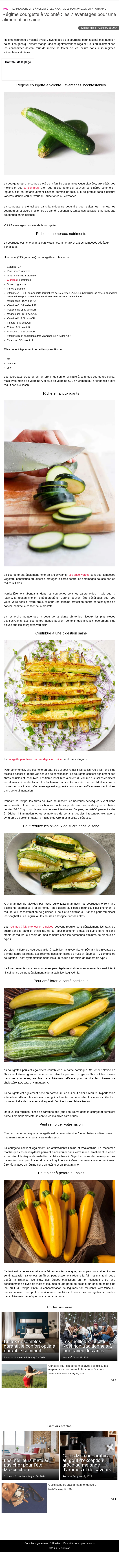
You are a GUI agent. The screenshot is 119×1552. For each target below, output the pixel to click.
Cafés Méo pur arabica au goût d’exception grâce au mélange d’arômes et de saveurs (86, 1462)
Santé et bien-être (13, 1357)
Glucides (12, 280)
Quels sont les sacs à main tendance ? (72, 1484)
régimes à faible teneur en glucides (31, 926)
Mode (51, 1489)
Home (5, 9)
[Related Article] (88, 1336)
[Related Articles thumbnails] (24, 1390)
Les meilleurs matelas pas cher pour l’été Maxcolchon (26, 1465)
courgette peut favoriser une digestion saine (35, 759)
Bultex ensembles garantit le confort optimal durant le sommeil (30, 1346)
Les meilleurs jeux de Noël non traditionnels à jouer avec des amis (87, 1346)
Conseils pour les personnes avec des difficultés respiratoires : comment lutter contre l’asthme (78, 1367)
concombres (31, 187)
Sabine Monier (89, 28)
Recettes (67, 1476)
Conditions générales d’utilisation (42, 1543)
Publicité (68, 1543)
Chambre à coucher (15, 1476)
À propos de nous (85, 1543)
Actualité (67, 1357)
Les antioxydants (78, 574)
